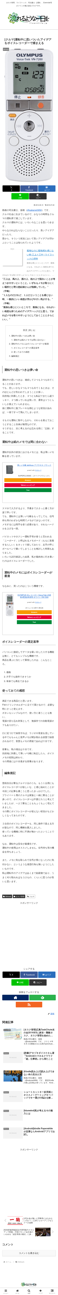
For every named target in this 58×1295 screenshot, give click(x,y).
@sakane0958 (34, 210)
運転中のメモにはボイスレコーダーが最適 (30, 343)
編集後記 (15, 355)
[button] (38, 196)
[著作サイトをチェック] (15, 997)
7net (28, 490)
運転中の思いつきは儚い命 (23, 335)
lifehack (8, 896)
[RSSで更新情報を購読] (29, 1004)
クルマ (31, 896)
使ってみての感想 (21, 351)
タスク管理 (20, 896)
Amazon (28, 480)
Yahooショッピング (28, 485)
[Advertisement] (29, 934)
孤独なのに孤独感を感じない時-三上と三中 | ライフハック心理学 (40, 254)
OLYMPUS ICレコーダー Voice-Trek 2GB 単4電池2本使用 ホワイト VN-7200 (34, 596)
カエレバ (38, 470)
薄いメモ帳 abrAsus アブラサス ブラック (34, 465)
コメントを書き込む (29, 1253)
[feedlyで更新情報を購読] (42, 997)
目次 (25, 329)
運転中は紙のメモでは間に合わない (29, 339)
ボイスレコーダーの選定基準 (26, 347)
